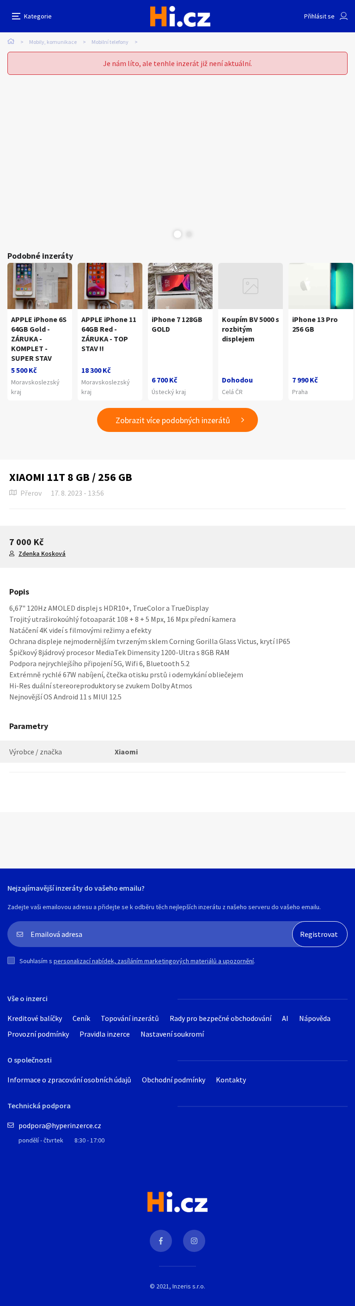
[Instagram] (194, 1241)
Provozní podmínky (38, 1034)
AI (285, 1018)
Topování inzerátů (130, 1018)
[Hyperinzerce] (180, 16)
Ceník (81, 1018)
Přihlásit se (319, 16)
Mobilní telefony (110, 41)
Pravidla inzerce (105, 1034)
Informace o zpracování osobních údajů (69, 1079)
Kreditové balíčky (34, 1018)
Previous (166, 234)
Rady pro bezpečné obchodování (220, 1018)
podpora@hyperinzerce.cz (59, 1125)
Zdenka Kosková (42, 553)
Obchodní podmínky (173, 1079)
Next (189, 234)
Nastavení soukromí (172, 1034)
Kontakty (231, 1079)
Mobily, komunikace (53, 41)
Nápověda (315, 1018)
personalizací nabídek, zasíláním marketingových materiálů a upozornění (154, 961)
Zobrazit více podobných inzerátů (173, 420)
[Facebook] (161, 1241)
